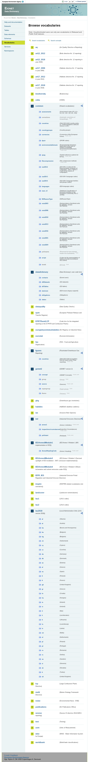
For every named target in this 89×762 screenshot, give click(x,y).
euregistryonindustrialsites (47, 330)
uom (37, 728)
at (42, 523)
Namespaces (9, 51)
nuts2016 (45, 231)
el (42, 567)
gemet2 (38, 369)
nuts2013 (45, 224)
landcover (39, 493)
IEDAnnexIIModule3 (44, 458)
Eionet (14, 18)
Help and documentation (13, 22)
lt (42, 620)
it (42, 611)
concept (45, 375)
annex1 (44, 425)
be (43, 532)
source (44, 384)
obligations (46, 295)
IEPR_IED (39, 475)
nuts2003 (45, 203)
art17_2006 (40, 68)
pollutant (45, 435)
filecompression (47, 161)
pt (42, 646)
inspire (38, 484)
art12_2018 (40, 60)
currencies (45, 134)
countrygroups (47, 130)
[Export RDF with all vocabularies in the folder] (82, 106)
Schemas (7, 38)
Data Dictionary (22, 18)
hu (43, 598)
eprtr (37, 313)
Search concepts (56, 40)
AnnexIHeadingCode (49, 451)
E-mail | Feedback (11, 755)
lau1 (37, 499)
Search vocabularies (38, 40)
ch (43, 541)
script (44, 258)
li (42, 615)
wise (37, 734)
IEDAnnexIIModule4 (44, 467)
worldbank (40, 742)
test (37, 722)
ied (36, 419)
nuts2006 (45, 210)
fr (42, 580)
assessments (46, 112)
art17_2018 (40, 85)
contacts (45, 278)
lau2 (37, 505)
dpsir (44, 140)
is (42, 606)
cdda (37, 100)
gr (42, 589)
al (42, 519)
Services (7, 47)
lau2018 (38, 511)
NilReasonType (47, 199)
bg (43, 537)
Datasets (7, 26)
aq (36, 47)
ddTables (45, 286)
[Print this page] (70, 1)
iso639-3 (45, 176)
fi (42, 576)
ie (42, 602)
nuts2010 (45, 217)
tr (42, 672)
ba (43, 528)
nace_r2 (44, 191)
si (42, 663)
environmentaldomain (50, 145)
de (43, 554)
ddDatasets (46, 282)
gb (43, 585)
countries (45, 123)
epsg (43, 155)
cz (42, 550)
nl (42, 637)
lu (42, 624)
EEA (13, 1)
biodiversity (40, 94)
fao (36, 342)
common (39, 106)
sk (42, 668)
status (44, 299)
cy (42, 545)
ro (42, 650)
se (42, 659)
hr (42, 593)
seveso (38, 713)
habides (39, 407)
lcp (36, 684)
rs (42, 655)
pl (42, 642)
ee (42, 563)
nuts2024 (45, 245)
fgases (38, 351)
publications (40, 707)
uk (43, 676)
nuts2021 (45, 238)
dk (43, 558)
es (42, 571)
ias (36, 413)
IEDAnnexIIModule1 (44, 443)
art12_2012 (40, 53)
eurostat (39, 336)
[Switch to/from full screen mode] (73, 1)
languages (45, 186)
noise (37, 701)
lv (42, 628)
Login (66, 1)
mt (43, 633)
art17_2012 (40, 77)
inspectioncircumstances (50, 429)
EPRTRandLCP (42, 321)
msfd (37, 692)
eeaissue (45, 291)
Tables (6, 30)
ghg (37, 401)
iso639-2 (45, 167)
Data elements (9, 34)
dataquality (40, 307)
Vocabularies (9, 43)
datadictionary (41, 272)
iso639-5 (45, 181)
